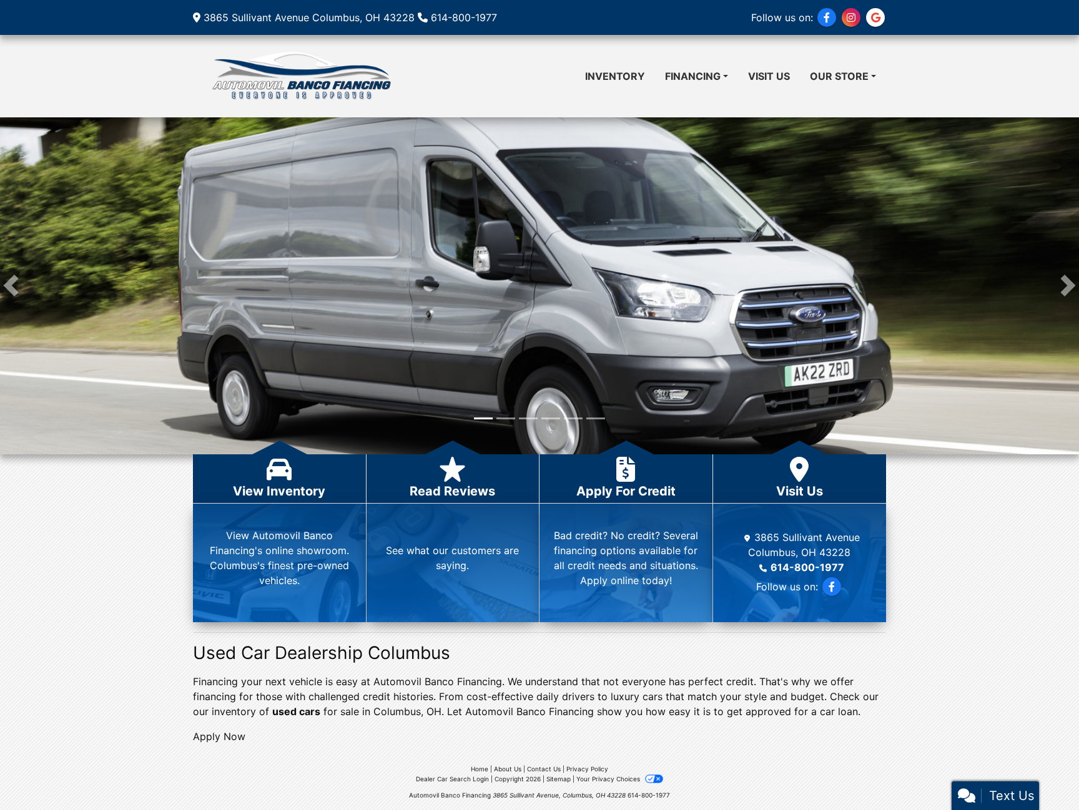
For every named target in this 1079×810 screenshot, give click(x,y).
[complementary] (1041, 772)
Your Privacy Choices (609, 779)
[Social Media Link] (851, 17)
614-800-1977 (464, 17)
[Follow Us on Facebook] (826, 17)
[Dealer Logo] (299, 76)
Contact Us (544, 769)
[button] (11, 285)
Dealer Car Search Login (452, 779)
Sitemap (558, 779)
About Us (507, 769)
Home (479, 769)
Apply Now (219, 736)
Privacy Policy (587, 769)
